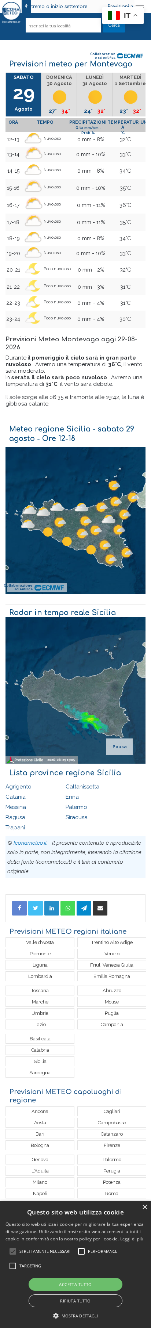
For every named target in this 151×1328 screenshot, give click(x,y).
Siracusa (77, 817)
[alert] (75, 1264)
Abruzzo (112, 990)
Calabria (40, 1050)
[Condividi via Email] (100, 908)
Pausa (120, 746)
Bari (40, 1134)
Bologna (40, 1145)
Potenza (112, 1182)
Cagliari (112, 1111)
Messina (15, 807)
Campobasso (112, 1122)
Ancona (40, 1111)
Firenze (112, 1145)
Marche (40, 1002)
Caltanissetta (82, 786)
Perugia (111, 1171)
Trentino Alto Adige (112, 942)
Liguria (40, 965)
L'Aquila (40, 1171)
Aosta (40, 1122)
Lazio (40, 1024)
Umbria (40, 1013)
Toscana (40, 990)
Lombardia (40, 976)
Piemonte (40, 953)
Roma (111, 1193)
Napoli (40, 1193)
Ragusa (15, 817)
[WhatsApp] (67, 908)
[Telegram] (84, 908)
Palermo (76, 807)
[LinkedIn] (51, 908)
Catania (15, 797)
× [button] (144, 1207)
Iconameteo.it (30, 843)
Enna (72, 797)
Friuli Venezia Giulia (111, 965)
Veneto (111, 953)
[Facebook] (19, 908)
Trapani (15, 827)
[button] (75, 1316)
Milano (40, 1182)
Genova (40, 1159)
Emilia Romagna (111, 976)
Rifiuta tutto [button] (75, 1301)
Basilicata (40, 1038)
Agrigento (18, 786)
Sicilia (40, 1061)
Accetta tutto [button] (75, 1284)
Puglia (112, 1013)
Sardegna (40, 1072)
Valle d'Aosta (40, 942)
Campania (112, 1024)
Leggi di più (132, 1238)
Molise (112, 1002)
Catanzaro (112, 1134)
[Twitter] (35, 908)
